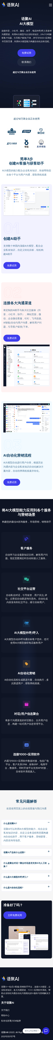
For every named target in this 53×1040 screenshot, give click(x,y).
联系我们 (26, 62)
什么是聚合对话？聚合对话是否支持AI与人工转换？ (25, 865)
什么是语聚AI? (10, 823)
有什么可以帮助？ (32, 1031)
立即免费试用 (15, 915)
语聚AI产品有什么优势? (14, 852)
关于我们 (5, 1010)
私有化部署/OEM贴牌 (11, 1020)
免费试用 (26, 52)
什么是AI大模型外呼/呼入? (16, 877)
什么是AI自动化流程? (13, 887)
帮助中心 (5, 1015)
